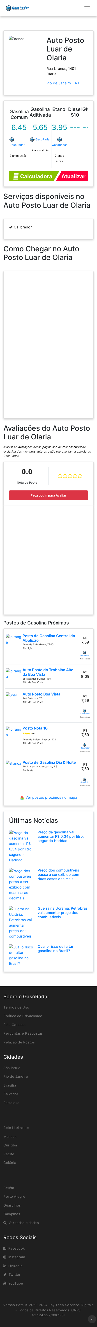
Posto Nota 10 (35, 728)
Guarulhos (12, 1205)
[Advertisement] (48, 560)
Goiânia (9, 1163)
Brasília (9, 1085)
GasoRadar (17, 145)
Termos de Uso (16, 1007)
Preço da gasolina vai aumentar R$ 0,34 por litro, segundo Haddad (61, 836)
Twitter (15, 1274)
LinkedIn (15, 1266)
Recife (8, 1154)
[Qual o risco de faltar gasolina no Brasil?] (21, 954)
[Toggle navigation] (87, 8)
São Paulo (12, 1068)
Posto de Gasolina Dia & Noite (49, 762)
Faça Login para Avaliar (48, 495)
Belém (8, 1188)
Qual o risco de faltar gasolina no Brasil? (55, 948)
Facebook (16, 1248)
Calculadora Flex (35, 177)
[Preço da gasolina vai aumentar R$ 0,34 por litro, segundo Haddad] (21, 846)
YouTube (15, 1283)
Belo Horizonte (16, 1128)
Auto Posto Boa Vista (41, 694)
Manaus (9, 1136)
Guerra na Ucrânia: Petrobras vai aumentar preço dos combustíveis (63, 912)
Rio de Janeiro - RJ (62, 83)
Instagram (16, 1257)
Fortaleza (11, 1103)
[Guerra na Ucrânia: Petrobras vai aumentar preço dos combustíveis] (21, 922)
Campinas (11, 1214)
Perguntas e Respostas (23, 1033)
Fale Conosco (15, 1025)
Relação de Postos (19, 1042)
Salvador (10, 1094)
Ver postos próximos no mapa (50, 797)
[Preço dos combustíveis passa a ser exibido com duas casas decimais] (21, 884)
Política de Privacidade (22, 1016)
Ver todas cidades (24, 1223)
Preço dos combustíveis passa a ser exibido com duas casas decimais (58, 874)
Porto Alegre (14, 1196)
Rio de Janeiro (15, 1076)
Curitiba (10, 1145)
